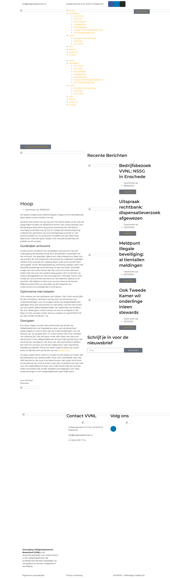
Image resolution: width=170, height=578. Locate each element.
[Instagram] (122, 4)
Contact (72, 55)
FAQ (71, 46)
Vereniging (74, 13)
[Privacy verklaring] (65, 575)
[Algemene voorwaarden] (21, 575)
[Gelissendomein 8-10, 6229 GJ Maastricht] (65, 4)
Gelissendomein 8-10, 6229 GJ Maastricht (85, 4)
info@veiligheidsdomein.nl (34, 4)
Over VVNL (78, 16)
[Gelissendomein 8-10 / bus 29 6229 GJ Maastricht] (67, 427)
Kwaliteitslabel (80, 27)
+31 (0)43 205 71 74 (76, 440)
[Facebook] (111, 4)
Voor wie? (77, 19)
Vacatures (73, 52)
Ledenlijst (77, 41)
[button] (85, 57)
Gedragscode (79, 24)
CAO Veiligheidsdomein (84, 33)
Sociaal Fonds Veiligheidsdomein (88, 30)
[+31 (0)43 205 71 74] (67, 440)
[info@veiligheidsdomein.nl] (21, 4)
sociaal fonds (64, 350)
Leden (72, 35)
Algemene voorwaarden (33, 575)
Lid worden (78, 44)
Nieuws (72, 49)
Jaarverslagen (79, 22)
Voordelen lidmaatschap (84, 38)
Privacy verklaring (74, 575)
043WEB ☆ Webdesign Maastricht (129, 575)
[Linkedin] (117, 4)
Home (71, 10)
